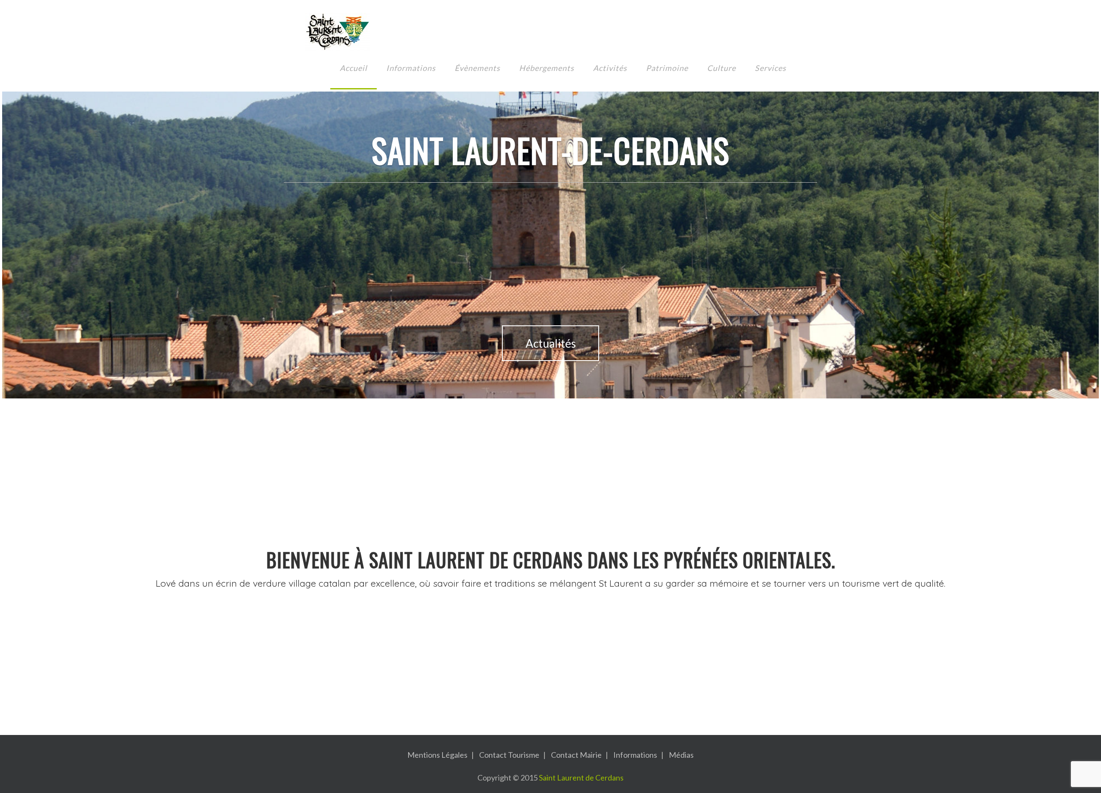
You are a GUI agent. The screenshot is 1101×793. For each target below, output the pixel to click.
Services (770, 68)
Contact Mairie (576, 754)
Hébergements (546, 68)
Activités (610, 68)
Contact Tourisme (509, 754)
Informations (411, 68)
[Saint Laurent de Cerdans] (337, 32)
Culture (721, 68)
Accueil (353, 68)
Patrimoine (667, 68)
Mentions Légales (437, 754)
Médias (681, 754)
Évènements (477, 68)
